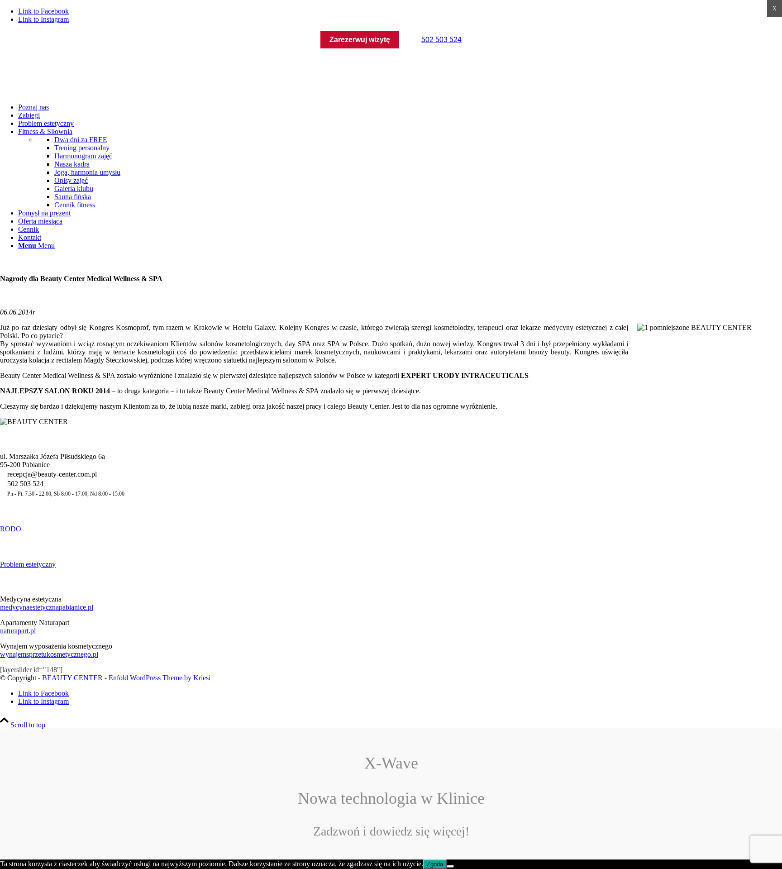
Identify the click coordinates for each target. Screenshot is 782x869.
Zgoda (435, 864)
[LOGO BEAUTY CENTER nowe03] (68, 91)
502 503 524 (441, 39)
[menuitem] (400, 107)
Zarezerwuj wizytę (359, 39)
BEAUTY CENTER (72, 678)
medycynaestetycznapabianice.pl (46, 607)
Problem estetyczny (28, 564)
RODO (10, 529)
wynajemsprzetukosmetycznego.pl (49, 654)
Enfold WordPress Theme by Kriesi (159, 678)
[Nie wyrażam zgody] (450, 866)
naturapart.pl (18, 631)
